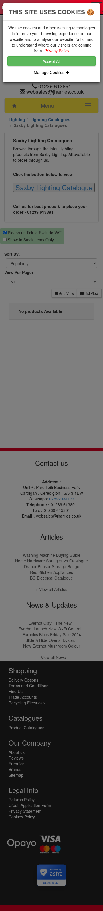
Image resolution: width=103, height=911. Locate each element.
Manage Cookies (50, 72)
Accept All (51, 61)
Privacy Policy (56, 50)
